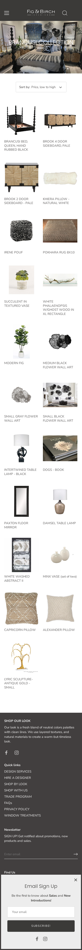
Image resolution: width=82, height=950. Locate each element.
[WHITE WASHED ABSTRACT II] (21, 555)
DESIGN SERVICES (17, 771)
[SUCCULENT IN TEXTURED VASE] (21, 280)
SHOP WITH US (16, 790)
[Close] (75, 880)
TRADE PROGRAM (18, 797)
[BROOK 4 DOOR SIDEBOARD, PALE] (60, 120)
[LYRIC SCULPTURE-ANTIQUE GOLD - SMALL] (21, 658)
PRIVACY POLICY (16, 809)
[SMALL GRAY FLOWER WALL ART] (21, 395)
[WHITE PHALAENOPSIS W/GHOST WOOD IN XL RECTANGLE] (60, 280)
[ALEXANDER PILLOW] (60, 608)
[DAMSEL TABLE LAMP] (60, 501)
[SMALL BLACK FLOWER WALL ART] (60, 395)
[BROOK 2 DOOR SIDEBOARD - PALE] (21, 177)
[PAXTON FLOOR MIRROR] (21, 501)
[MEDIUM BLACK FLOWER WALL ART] (60, 341)
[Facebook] (37, 939)
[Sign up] (76, 854)
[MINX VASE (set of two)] (60, 555)
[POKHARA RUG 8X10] (60, 231)
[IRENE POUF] (21, 231)
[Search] (64, 13)
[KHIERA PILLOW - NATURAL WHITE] (60, 177)
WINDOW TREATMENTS (22, 815)
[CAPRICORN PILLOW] (21, 608)
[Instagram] (45, 939)
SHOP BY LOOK (15, 784)
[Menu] (6, 13)
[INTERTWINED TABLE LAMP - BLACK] (21, 448)
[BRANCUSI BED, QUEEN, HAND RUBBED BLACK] (21, 120)
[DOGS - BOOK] (60, 448)
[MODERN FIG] (21, 341)
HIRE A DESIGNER (17, 778)
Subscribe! (41, 926)
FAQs (8, 803)
